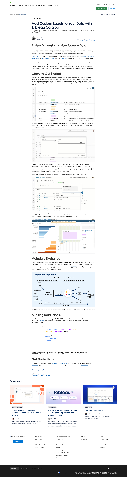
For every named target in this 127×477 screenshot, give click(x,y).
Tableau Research (39, 447)
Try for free (18, 441)
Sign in (114, 4)
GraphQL (41, 320)
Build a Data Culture (40, 442)
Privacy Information (27, 472)
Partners (83, 436)
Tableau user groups (61, 442)
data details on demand (48, 58)
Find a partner (84, 439)
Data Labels (35, 365)
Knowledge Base (104, 439)
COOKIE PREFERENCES (51, 472)
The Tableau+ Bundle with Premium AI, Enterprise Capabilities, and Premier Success (62, 412)
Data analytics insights (40, 444)
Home (11, 14)
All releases (102, 447)
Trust (22, 468)
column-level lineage (88, 56)
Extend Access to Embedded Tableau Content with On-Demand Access (26, 412)
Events (58, 458)
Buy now (112, 8)
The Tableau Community (63, 436)
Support (102, 436)
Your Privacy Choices (65, 472)
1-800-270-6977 (107, 4)
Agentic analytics (39, 439)
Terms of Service (17, 472)
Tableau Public (60, 439)
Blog (14, 14)
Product (17, 14)
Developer (33, 468)
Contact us (98, 4)
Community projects (61, 450)
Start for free (101, 8)
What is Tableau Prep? (94, 410)
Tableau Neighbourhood (62, 452)
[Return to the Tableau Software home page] (16, 1)
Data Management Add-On (59, 363)
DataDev (58, 447)
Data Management (22, 14)
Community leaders (61, 444)
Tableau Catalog (36, 56)
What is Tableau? (39, 436)
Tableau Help (103, 444)
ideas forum (82, 354)
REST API (73, 266)
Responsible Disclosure (39, 472)
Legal (11, 472)
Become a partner (85, 442)
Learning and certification (106, 442)
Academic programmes (62, 455)
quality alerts (35, 58)
